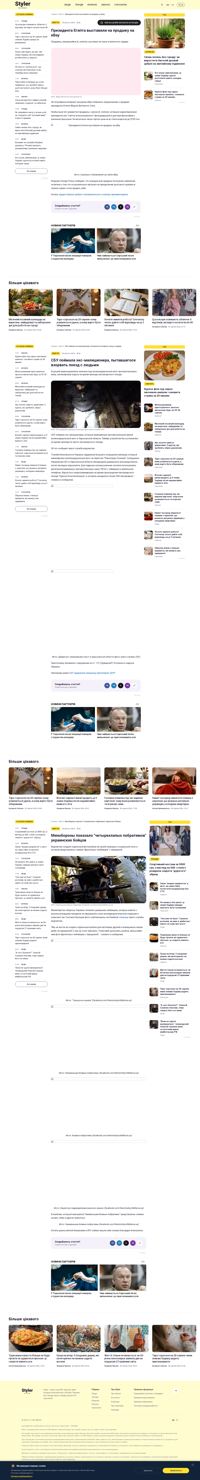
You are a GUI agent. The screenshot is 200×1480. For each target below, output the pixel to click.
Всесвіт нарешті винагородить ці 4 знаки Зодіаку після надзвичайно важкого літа (31, 438)
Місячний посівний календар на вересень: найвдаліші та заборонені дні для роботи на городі (29, 322)
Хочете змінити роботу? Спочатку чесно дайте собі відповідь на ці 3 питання (124, 322)
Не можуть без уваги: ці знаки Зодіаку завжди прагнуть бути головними (29, 865)
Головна (54, 14)
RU (173, 5)
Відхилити (148, 1471)
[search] (162, 4)
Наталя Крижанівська (161, 808)
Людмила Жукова (16, 330)
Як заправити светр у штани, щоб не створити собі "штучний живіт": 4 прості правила (31, 115)
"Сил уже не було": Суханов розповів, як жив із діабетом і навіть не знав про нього (29, 880)
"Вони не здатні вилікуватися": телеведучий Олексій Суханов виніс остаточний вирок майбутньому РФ (29, 972)
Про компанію (117, 1406)
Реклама (115, 1410)
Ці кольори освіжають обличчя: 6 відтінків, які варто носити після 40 (31, 26)
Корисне (92, 5)
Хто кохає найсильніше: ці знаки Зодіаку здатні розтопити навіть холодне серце (30, 160)
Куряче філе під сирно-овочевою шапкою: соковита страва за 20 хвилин (169, 94)
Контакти (115, 1398)
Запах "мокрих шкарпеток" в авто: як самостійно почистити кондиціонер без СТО (31, 850)
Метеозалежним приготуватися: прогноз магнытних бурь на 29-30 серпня (31, 374)
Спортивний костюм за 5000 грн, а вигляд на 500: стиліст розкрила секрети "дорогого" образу (31, 834)
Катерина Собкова (64, 330)
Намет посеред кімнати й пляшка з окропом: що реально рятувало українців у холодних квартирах (30, 468)
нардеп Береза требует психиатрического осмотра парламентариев (93, 194)
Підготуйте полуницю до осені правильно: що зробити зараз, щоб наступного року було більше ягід (31, 86)
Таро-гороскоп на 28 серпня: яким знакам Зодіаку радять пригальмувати (31, 940)
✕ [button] (192, 1465)
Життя (61, 14)
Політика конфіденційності (146, 1406)
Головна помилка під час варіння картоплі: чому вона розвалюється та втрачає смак (31, 453)
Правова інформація (143, 1402)
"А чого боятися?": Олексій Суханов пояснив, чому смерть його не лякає (29, 955)
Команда (115, 1402)
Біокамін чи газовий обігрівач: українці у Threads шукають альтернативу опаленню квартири (30, 145)
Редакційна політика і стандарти (148, 1393)
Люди (67, 5)
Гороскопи (120, 5)
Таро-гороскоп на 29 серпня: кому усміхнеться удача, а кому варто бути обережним (79, 322)
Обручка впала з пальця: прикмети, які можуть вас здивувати (27, 498)
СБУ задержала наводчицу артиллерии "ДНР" (92, 673)
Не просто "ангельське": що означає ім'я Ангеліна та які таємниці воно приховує (28, 70)
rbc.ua (181, 5)
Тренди (79, 5)
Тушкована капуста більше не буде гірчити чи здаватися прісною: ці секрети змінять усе (30, 895)
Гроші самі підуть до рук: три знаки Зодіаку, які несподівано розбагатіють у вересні (29, 55)
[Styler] (22, 5)
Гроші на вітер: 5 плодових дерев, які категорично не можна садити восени (31, 910)
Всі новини (31, 171)
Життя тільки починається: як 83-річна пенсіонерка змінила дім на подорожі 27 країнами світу (30, 925)
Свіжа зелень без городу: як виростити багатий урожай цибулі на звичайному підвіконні (31, 130)
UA (167, 5)
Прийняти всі (176, 1471)
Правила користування (144, 1398)
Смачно (105, 5)
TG (114, 207)
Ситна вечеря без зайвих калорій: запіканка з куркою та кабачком (31, 101)
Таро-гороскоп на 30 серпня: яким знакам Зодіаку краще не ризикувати (31, 39)
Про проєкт (116, 1393)
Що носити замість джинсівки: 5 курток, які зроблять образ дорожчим (30, 407)
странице (124, 917)
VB (127, 207)
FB (107, 207)
